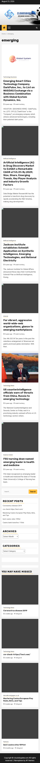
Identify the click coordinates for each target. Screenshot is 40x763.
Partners (6, 742)
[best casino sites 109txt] (20, 724)
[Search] (36, 28)
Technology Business (10, 77)
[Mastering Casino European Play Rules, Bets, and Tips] (20, 677)
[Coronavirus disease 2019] (20, 590)
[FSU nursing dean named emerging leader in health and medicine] (20, 437)
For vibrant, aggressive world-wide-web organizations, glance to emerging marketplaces (18, 325)
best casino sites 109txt (11, 519)
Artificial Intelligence (9, 158)
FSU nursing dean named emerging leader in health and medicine (18, 462)
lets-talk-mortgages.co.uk (11, 695)
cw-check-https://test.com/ (13, 509)
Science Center (8, 455)
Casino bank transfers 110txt (13, 523)
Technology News (8, 385)
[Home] (4, 27)
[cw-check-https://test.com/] (20, 633)
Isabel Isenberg (19, 104)
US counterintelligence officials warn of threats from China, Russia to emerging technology (18, 394)
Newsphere (18, 760)
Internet (5, 316)
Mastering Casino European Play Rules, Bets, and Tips (18, 699)
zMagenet (19, 614)
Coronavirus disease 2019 (12, 506)
